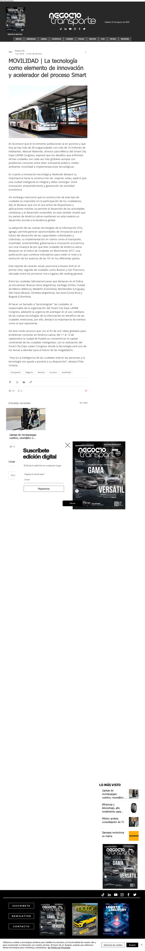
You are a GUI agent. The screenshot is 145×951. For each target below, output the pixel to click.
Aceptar (132, 945)
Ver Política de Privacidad (59, 947)
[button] (73, 503)
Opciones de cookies (113, 945)
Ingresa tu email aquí (34, 474)
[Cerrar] (141, 945)
